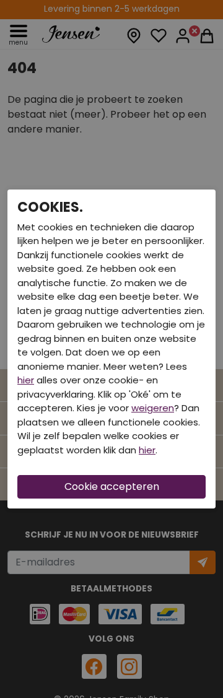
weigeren (152, 407)
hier (25, 379)
